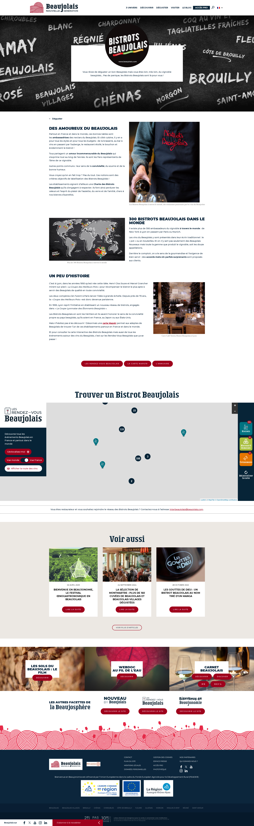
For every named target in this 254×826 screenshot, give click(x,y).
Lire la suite (73, 609)
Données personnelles (135, 769)
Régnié (186, 808)
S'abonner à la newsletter (69, 823)
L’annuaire (162, 364)
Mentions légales (132, 765)
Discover (222, 677)
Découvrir (146, 7)
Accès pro (201, 7)
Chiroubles (109, 808)
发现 (203, 684)
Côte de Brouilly (124, 808)
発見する (218, 684)
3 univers (131, 7)
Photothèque (159, 769)
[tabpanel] (73, 582)
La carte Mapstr (138, 364)
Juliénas (149, 808)
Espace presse (160, 761)
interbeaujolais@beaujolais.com (186, 509)
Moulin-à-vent (173, 808)
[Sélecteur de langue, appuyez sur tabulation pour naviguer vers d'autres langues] (220, 8)
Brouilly (86, 808)
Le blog (187, 7)
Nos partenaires (187, 757)
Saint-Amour (197, 808)
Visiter (175, 7)
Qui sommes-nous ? (189, 761)
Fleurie (138, 808)
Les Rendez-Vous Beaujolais (102, 364)
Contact (128, 757)
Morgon (159, 808)
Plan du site (130, 761)
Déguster (162, 7)
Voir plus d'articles (127, 628)
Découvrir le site (115, 711)
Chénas (97, 808)
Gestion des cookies (162, 757)
